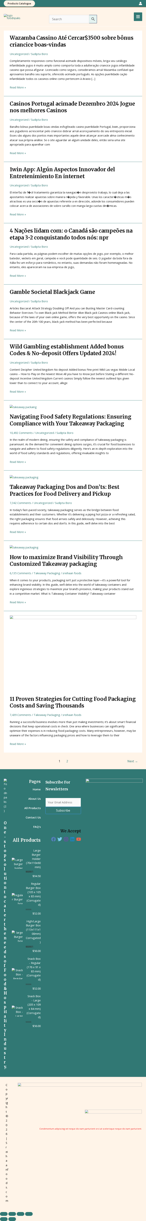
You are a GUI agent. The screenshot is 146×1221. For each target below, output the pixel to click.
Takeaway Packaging (47, 573)
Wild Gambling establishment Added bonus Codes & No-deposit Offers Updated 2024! (67, 350)
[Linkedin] (72, 839)
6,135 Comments (20, 573)
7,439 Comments (20, 715)
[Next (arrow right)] (12, 1219)
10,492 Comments (21, 433)
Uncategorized (19, 54)
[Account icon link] (140, 3)
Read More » (18, 87)
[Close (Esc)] (29, 1214)
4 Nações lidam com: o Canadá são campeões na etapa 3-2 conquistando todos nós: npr (71, 234)
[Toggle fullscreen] (12, 1214)
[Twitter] (59, 839)
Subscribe (63, 810)
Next (132, 761)
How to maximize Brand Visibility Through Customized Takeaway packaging (66, 560)
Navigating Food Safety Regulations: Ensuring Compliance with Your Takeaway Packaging (70, 420)
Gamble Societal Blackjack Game (52, 292)
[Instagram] (66, 839)
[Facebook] (53, 839)
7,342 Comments (20, 503)
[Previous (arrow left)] (4, 1219)
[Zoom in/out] (4, 1214)
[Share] (20, 1214)
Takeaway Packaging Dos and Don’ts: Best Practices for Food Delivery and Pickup (64, 490)
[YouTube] (78, 839)
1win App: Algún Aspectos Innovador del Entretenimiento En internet (62, 173)
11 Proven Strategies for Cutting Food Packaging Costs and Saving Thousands (73, 702)
